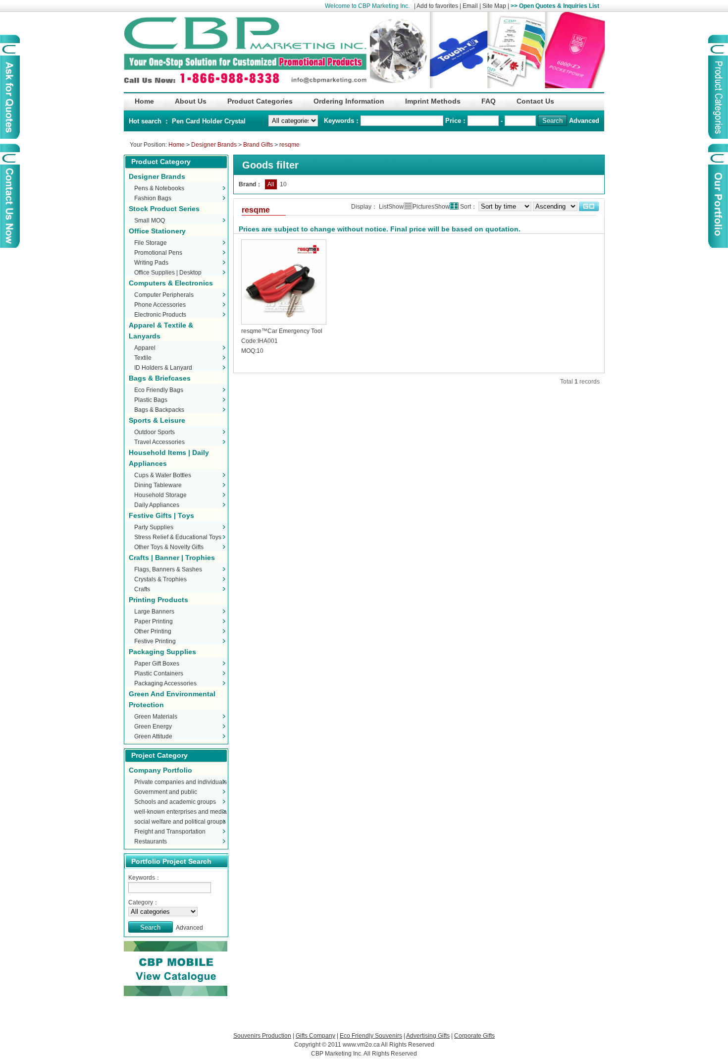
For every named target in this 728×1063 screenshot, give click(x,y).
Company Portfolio (160, 770)
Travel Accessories (159, 442)
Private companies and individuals (180, 782)
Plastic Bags (150, 399)
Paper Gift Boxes (156, 663)
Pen (179, 121)
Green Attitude (153, 736)
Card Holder (205, 121)
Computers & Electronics (171, 283)
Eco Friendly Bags (158, 390)
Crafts (142, 589)
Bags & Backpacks (159, 409)
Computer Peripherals (164, 294)
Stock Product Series (164, 209)
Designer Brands (214, 144)
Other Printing (152, 631)
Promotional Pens (158, 252)
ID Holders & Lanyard (163, 367)
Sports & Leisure (157, 420)
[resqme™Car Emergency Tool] (283, 324)
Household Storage (160, 495)
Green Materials (155, 716)
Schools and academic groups (175, 801)
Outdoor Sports (154, 432)
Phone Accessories (160, 304)
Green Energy (153, 726)
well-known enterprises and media (180, 811)
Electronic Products (160, 314)
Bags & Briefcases (160, 378)
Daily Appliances (156, 505)
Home (176, 144)
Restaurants (150, 841)
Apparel (145, 347)
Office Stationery (157, 231)
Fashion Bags (152, 198)
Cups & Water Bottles (162, 475)
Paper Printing (153, 621)
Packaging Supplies (162, 652)
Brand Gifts (258, 144)
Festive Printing (155, 641)
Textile (143, 357)
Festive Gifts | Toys (161, 515)
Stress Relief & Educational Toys (177, 537)
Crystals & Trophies (160, 579)
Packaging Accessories (165, 683)
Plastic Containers (158, 673)
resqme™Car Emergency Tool (281, 331)
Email (470, 5)
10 (283, 184)
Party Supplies (153, 527)
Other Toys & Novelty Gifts (169, 547)
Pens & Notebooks (159, 188)
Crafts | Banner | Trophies (172, 557)
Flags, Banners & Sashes (168, 569)
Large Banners (154, 611)
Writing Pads (151, 262)
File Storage (150, 242)
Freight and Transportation (170, 831)
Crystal (235, 121)
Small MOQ (149, 220)
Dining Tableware (158, 485)
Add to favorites (437, 5)
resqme (289, 144)
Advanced (584, 120)
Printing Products (158, 600)
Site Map (494, 5)
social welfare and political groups (180, 821)
